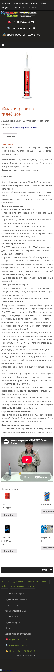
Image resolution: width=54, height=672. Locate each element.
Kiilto (4, 586)
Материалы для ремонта (22, 586)
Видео (5, 7)
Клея (35, 127)
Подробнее (9, 515)
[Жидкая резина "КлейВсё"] (27, 75)
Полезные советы (38, 3)
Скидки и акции (20, 3)
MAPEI (45, 581)
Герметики (26, 127)
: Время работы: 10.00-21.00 (22, 34)
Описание (10, 136)
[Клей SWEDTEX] (7, 496)
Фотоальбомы (18, 7)
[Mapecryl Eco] (47, 529)
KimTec (16, 127)
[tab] (10, 136)
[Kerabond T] (47, 496)
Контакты (32, 7)
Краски (5, 581)
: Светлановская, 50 (22, 28)
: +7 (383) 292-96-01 (22, 21)
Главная (6, 3)
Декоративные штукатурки (25, 581)
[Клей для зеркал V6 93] (7, 529)
